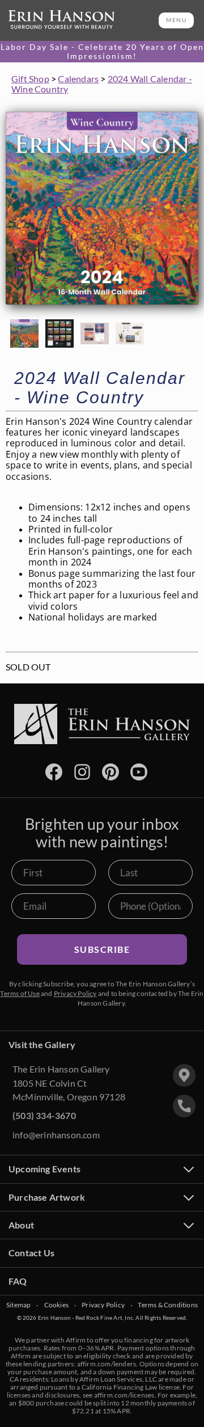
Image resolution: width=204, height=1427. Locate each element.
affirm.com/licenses (124, 1395)
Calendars (78, 78)
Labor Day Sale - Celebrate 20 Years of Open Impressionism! (102, 52)
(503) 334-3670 (44, 1115)
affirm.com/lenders (107, 1364)
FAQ (17, 1281)
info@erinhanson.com (56, 1134)
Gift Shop (30, 78)
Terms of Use (19, 993)
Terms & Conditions (168, 1305)
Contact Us (31, 1252)
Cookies (56, 1305)
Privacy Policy (75, 993)
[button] (24, 333)
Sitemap (18, 1305)
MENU (176, 19)
